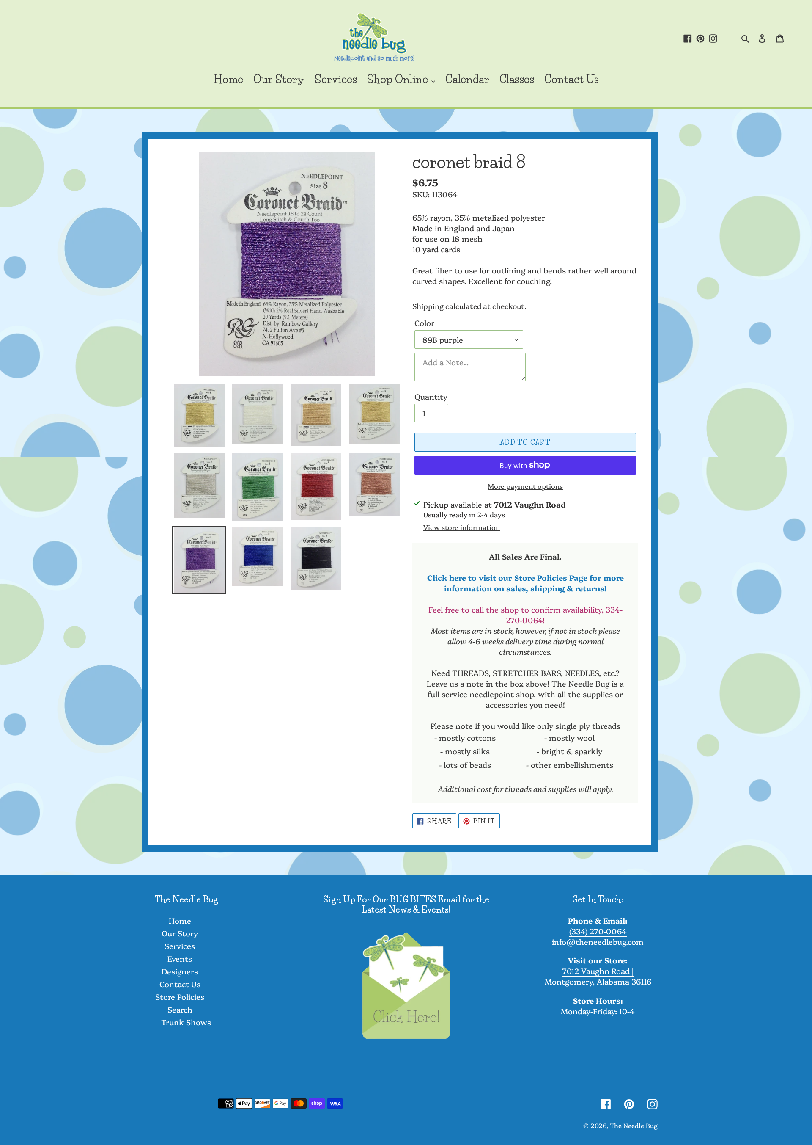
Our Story (180, 933)
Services (180, 946)
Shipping (428, 306)
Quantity (430, 396)
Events (179, 958)
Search (179, 1009)
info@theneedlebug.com (598, 941)
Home (180, 920)
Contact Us (179, 984)
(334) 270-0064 (598, 931)
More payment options (525, 486)
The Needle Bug (634, 1125)
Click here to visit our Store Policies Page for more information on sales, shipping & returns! (525, 582)
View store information (461, 527)
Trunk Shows (186, 1022)
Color (424, 322)
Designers (180, 971)
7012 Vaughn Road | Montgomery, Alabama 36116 (598, 976)
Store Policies (179, 996)
